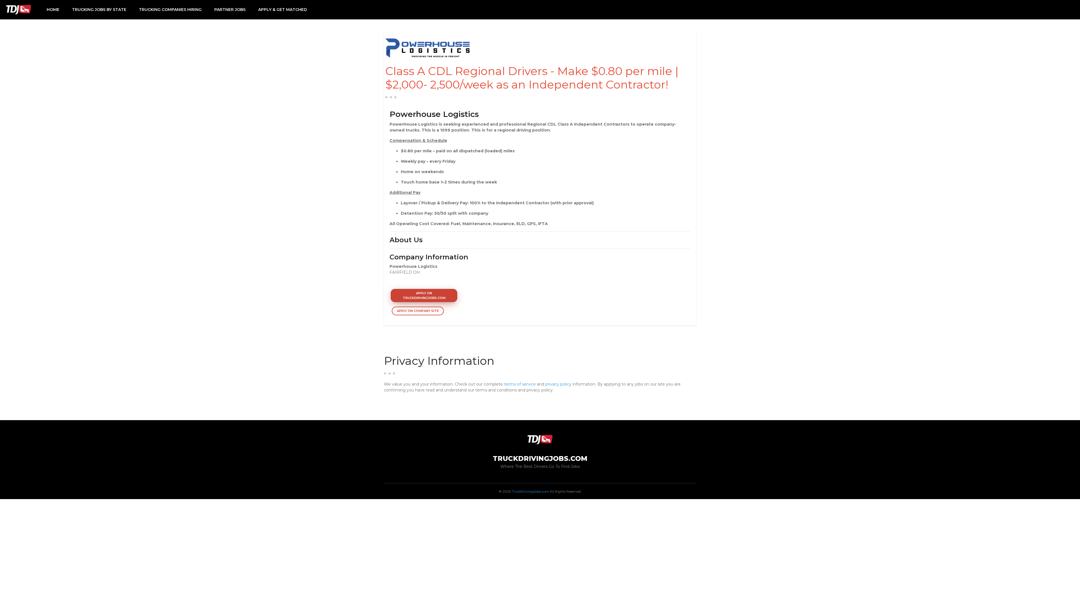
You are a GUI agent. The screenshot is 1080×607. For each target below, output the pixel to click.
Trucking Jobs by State (99, 9)
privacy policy (558, 384)
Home (53, 9)
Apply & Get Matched (282, 9)
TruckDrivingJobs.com (530, 491)
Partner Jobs (230, 9)
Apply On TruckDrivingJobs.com (424, 295)
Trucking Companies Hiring (170, 9)
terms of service (520, 384)
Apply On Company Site (418, 311)
